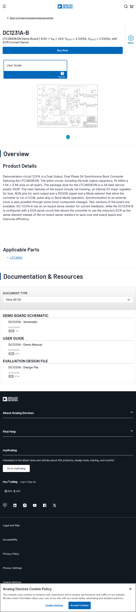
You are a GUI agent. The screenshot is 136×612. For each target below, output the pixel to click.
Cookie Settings (12, 582)
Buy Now (62, 50)
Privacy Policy (11, 553)
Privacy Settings (12, 567)
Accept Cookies (79, 605)
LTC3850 (16, 257)
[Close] (130, 589)
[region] (68, 597)
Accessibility (10, 539)
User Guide (14, 65)
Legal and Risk (11, 525)
